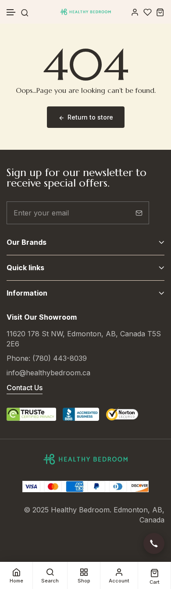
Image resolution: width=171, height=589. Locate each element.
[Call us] (153, 543)
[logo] (85, 12)
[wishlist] (147, 12)
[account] (135, 12)
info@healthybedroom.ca (48, 372)
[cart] (160, 12)
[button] (11, 12)
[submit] (139, 212)
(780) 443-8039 (59, 358)
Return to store (90, 117)
